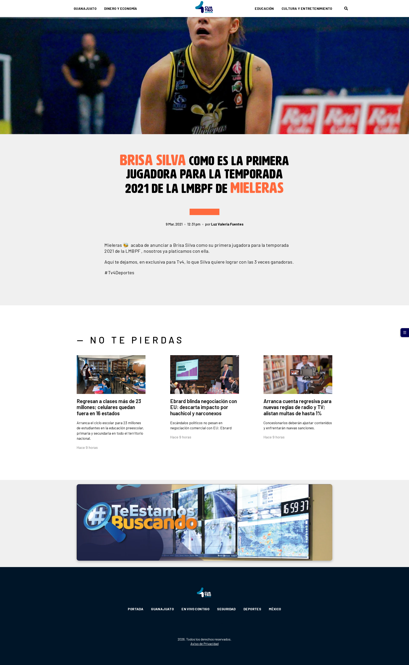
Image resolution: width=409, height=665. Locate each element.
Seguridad (226, 609)
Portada (135, 609)
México (275, 609)
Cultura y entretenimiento (307, 8)
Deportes (252, 609)
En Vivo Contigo (195, 609)
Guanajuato (85, 8)
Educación (264, 8)
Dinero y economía (120, 8)
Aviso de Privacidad (204, 644)
